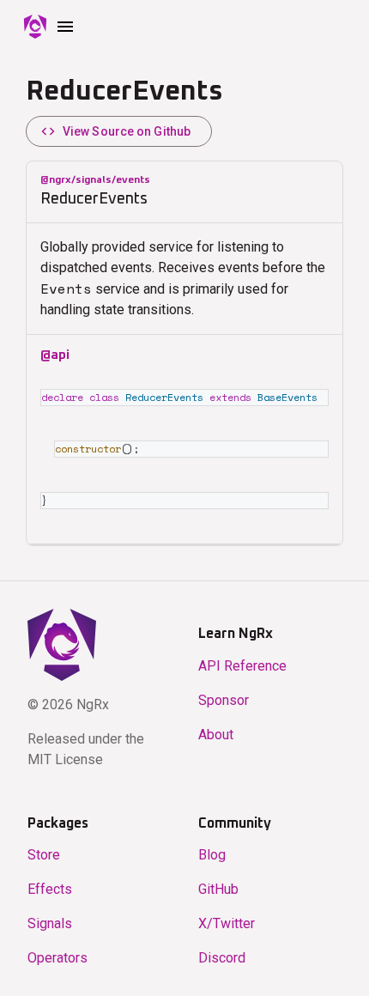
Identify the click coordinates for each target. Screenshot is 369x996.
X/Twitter (226, 923)
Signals (49, 923)
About (215, 734)
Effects (49, 889)
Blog (212, 855)
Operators (57, 958)
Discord (221, 958)
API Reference (242, 666)
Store (43, 855)
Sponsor (223, 700)
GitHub (218, 889)
